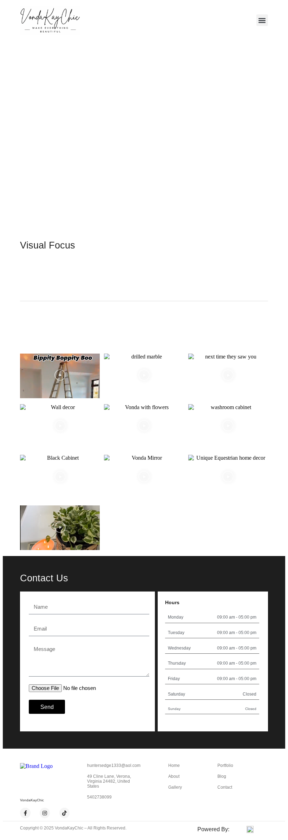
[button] (262, 20)
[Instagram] (45, 813)
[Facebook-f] (25, 813)
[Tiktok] (64, 813)
